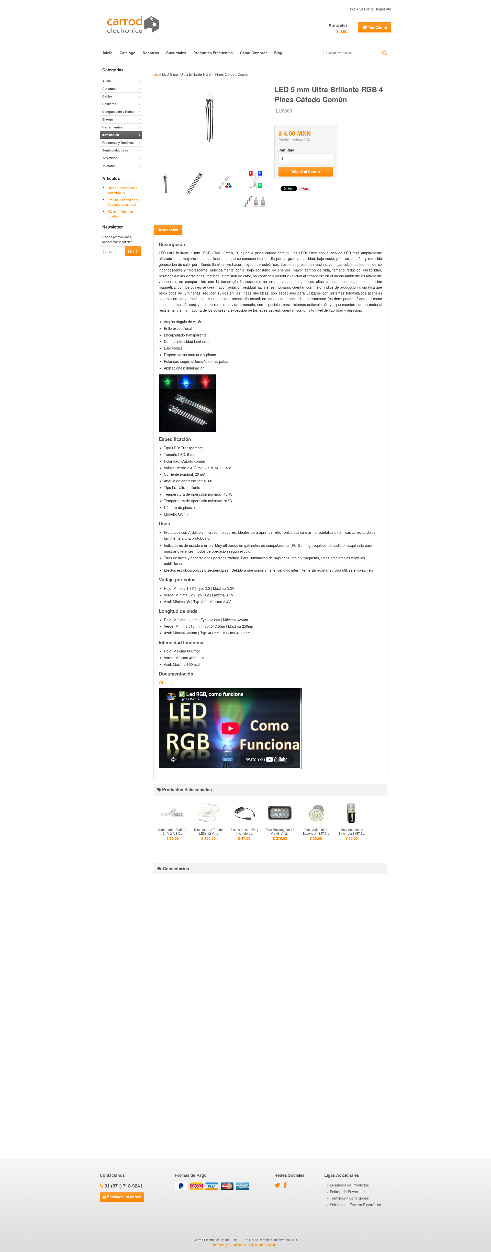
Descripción (168, 229)
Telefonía (108, 166)
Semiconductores (115, 150)
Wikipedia (166, 682)
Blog (278, 52)
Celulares (109, 104)
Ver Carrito (377, 27)
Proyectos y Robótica (118, 142)
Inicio (108, 52)
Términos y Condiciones (349, 1198)
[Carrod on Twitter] (278, 1186)
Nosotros (151, 52)
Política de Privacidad (347, 1191)
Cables (107, 96)
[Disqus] (270, 942)
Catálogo (128, 52)
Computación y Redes (118, 111)
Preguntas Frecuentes (213, 52)
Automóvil (109, 88)
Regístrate (382, 9)
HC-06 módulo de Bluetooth (120, 214)
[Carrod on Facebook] (286, 1186)
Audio (106, 81)
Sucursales (176, 52)
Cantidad (286, 150)
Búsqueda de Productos (349, 1185)
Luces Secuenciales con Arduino (122, 190)
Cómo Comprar (253, 52)
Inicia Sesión (360, 9)
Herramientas (112, 127)
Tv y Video (109, 158)
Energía (108, 119)
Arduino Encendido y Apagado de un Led (122, 202)
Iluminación (110, 135)
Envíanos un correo (123, 1196)
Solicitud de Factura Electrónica (355, 1204)
